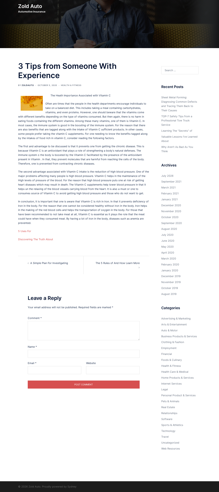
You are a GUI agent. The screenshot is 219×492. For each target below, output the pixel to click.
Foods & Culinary (171, 359)
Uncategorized (170, 442)
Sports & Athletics (172, 425)
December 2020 (171, 205)
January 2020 (169, 270)
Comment (35, 318)
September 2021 (171, 181)
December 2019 (171, 276)
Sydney (71, 486)
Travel (165, 436)
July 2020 (167, 234)
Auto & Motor (169, 330)
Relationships (169, 413)
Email (32, 363)
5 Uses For (24, 231)
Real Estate (168, 407)
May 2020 (167, 246)
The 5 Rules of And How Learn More (118, 263)
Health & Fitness (71, 85)
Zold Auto (30, 6)
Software (166, 419)
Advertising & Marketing (176, 318)
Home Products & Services (177, 377)
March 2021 (168, 187)
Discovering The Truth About (35, 239)
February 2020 (170, 264)
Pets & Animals (170, 401)
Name (32, 346)
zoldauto (28, 85)
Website (91, 363)
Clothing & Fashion (172, 342)
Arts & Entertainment (174, 324)
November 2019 (171, 282)
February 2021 (170, 193)
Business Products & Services (179, 336)
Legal (164, 389)
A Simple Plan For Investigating (49, 263)
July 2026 (167, 175)
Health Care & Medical (174, 371)
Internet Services (171, 383)
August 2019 (169, 294)
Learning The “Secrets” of (176, 130)
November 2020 (171, 211)
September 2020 (171, 223)
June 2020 (167, 240)
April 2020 (167, 252)
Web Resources (170, 448)
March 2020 (168, 258)
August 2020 (169, 228)
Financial (166, 354)
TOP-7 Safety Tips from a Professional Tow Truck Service (176, 121)
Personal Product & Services (178, 395)
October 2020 (169, 217)
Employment (169, 348)
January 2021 (169, 199)
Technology (168, 431)
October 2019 (169, 288)
